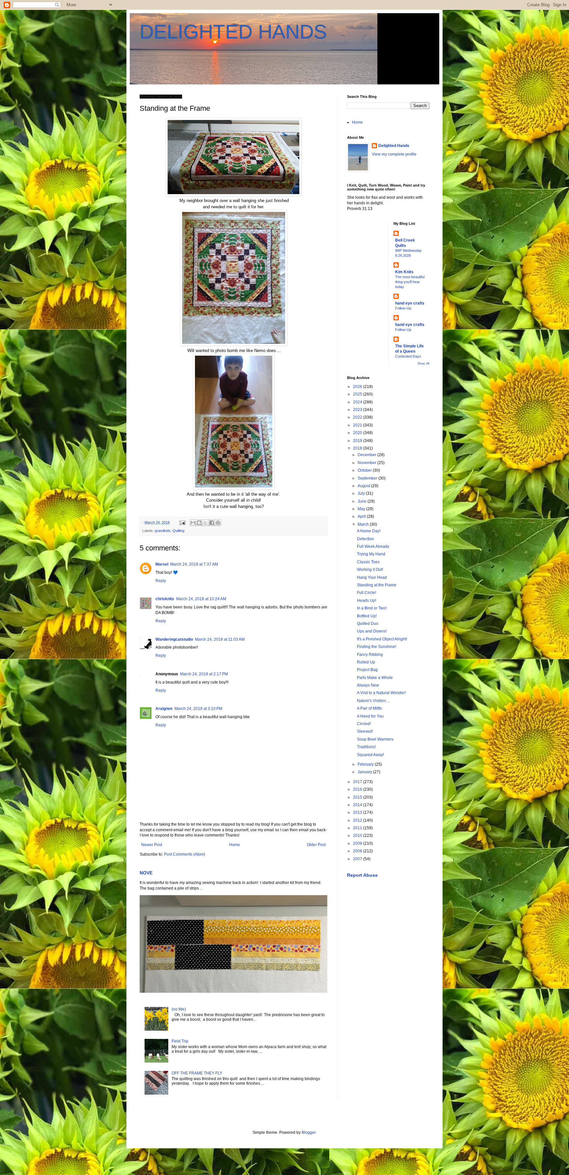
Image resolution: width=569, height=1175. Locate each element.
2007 (358, 859)
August (364, 486)
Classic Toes (368, 562)
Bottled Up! (367, 616)
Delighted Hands (393, 145)
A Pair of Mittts (369, 708)
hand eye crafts (409, 303)
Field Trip (180, 1041)
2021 (358, 425)
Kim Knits (404, 272)
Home (234, 844)
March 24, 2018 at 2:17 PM (204, 674)
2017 (358, 781)
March (364, 524)
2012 (358, 820)
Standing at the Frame (376, 585)
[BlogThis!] (199, 522)
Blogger (308, 1132)
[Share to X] (205, 522)
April (362, 516)
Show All (423, 363)
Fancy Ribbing (370, 654)
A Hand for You (370, 716)
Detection (365, 539)
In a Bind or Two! (372, 608)
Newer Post (151, 844)
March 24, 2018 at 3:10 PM (198, 708)
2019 (358, 440)
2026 (358, 386)
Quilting (178, 531)
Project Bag (367, 669)
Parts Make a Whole (375, 677)
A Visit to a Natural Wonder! (381, 692)
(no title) (179, 1009)
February (366, 764)
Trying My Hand (371, 554)
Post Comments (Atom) (184, 854)
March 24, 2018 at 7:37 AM (194, 564)
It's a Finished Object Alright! (382, 639)
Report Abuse (362, 875)
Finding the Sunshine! (376, 646)
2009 (358, 843)
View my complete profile (394, 154)
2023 (358, 409)
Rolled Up (366, 662)
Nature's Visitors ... (373, 700)
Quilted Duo (367, 623)
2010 (358, 835)
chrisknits (164, 599)
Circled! (364, 723)
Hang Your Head (372, 577)
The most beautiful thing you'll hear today (409, 282)
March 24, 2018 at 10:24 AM (201, 599)
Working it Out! (370, 569)
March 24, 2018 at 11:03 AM (220, 639)
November (367, 462)
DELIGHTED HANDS (233, 32)
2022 (358, 417)
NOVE (146, 872)
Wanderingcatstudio (174, 639)
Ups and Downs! (372, 631)
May (362, 509)
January (365, 772)
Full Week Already (373, 546)
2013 (358, 812)
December (367, 455)
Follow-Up (403, 308)
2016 (358, 789)
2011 (358, 828)
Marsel (161, 564)
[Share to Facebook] (211, 522)
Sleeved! (365, 731)
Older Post (316, 844)
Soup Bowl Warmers (375, 739)
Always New (368, 685)
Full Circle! (366, 592)
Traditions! (366, 747)
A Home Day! (368, 531)
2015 (358, 797)
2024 (358, 402)
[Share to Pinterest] (218, 522)
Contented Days (408, 356)
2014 (358, 805)
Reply (160, 580)
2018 (358, 448)
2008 (358, 851)
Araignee (164, 708)
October (365, 470)
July (362, 493)
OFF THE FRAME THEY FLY (197, 1073)
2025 (358, 394)
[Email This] (193, 522)
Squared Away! (370, 754)
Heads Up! (366, 600)
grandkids (163, 531)
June (362, 501)
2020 (358, 432)
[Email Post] (182, 522)
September (368, 478)
